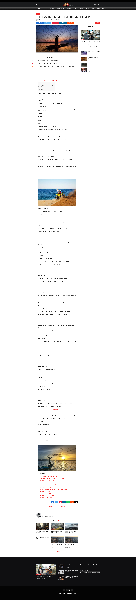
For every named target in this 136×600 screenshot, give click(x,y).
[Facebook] (32, 58)
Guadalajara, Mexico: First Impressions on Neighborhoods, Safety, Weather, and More (54, 484)
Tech (93, 8)
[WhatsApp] (32, 69)
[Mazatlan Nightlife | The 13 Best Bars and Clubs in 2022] (71, 539)
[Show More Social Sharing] (76, 23)
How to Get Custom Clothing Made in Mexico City (42, 532)
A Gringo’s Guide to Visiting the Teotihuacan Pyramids (49, 495)
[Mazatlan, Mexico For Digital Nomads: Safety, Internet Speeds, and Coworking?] (57, 539)
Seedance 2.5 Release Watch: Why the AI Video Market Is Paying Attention (71, 565)
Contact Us (69, 593)
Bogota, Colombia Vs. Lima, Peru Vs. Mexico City (48, 493)
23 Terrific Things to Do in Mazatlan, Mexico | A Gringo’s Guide (71, 532)
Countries (52, 8)
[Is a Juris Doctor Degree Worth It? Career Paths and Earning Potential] (61, 572)
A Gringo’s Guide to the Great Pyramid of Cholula (48, 485)
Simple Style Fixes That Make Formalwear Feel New (94, 69)
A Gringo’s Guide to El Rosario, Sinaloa (46, 482)
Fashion (69, 8)
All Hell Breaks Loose (42, 86)
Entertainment (60, 8)
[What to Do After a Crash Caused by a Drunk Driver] (84, 65)
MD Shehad (41, 19)
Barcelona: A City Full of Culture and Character (87, 574)
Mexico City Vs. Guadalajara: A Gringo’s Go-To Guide (48, 476)
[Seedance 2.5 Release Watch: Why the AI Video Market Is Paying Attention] (61, 566)
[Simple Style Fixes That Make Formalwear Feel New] (84, 70)
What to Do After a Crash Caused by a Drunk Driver (94, 64)
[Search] (99, 1)
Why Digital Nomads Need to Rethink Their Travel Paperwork (89, 570)
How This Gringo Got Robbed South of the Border (46, 85)
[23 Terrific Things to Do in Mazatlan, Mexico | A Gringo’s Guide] (71, 526)
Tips (98, 8)
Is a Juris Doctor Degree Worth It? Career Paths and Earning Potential (71, 571)
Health (81, 8)
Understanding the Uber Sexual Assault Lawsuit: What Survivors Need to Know (71, 577)
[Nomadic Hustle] (68, 4)
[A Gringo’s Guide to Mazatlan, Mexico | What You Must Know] (57, 526)
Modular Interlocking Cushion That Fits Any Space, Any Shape (90, 572)
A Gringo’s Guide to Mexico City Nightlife (47, 480)
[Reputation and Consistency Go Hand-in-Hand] (46, 569)
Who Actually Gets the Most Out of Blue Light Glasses (94, 52)
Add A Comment (57, 551)
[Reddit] (32, 66)
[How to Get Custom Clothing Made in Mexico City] (42, 526)
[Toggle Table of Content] (52, 84)
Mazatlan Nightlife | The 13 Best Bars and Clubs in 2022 (71, 545)
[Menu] (36, 5)
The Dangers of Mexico (42, 88)
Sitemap (75, 593)
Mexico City (72, 430)
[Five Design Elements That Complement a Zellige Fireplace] (84, 59)
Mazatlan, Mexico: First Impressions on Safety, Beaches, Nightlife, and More (53, 478)
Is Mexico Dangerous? (42, 89)
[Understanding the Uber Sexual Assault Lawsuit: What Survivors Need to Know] (61, 578)
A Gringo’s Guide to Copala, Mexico (46, 497)
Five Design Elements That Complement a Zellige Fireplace (93, 58)
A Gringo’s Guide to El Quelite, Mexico (46, 491)
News (87, 8)
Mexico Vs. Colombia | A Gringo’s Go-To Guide (42, 538)
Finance (75, 8)
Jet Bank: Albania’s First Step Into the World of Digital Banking (90, 42)
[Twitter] (32, 60)
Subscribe (96, 4)
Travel (103, 8)
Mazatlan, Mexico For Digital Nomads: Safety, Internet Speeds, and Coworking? (57, 545)
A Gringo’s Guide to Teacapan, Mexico (46, 487)
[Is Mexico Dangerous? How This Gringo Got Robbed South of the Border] (57, 38)
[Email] (32, 71)
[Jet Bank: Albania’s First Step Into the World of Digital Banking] (90, 35)
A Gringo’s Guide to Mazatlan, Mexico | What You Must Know (56, 532)
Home (39, 8)
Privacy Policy (62, 593)
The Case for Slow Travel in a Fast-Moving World (88, 568)
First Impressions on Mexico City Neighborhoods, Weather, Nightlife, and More (53, 489)
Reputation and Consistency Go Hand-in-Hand (44, 576)
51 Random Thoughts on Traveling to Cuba (65, 508)
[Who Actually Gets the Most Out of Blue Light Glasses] (84, 53)
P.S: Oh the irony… (57, 409)
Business (44, 8)
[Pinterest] (32, 63)
